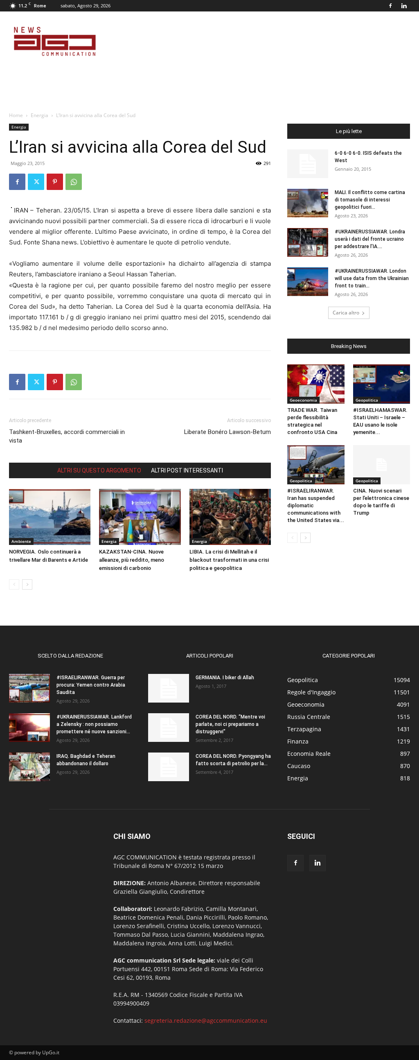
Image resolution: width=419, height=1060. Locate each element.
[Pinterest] (55, 182)
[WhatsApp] (73, 182)
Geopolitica (367, 400)
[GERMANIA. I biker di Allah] (168, 688)
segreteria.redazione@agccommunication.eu (205, 1020)
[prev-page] (14, 584)
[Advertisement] (261, 41)
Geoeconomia (303, 400)
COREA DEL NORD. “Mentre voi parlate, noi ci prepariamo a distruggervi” (230, 724)
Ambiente (21, 541)
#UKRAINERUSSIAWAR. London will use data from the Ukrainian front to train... (372, 278)
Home (16, 115)
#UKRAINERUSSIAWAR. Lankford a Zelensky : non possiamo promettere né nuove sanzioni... (94, 724)
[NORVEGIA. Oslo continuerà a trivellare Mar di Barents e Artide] (49, 517)
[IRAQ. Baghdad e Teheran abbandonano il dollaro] (29, 767)
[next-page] (27, 584)
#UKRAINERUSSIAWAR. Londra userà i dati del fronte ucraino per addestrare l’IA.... (370, 239)
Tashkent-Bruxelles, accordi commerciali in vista (67, 436)
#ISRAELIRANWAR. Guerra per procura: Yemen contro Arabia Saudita (90, 685)
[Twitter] (36, 182)
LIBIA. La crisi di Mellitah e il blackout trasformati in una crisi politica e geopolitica (229, 560)
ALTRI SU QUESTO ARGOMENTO (99, 470)
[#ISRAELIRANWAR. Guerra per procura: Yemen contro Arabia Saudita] (29, 688)
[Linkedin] (404, 5)
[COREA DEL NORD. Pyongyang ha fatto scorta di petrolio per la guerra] (168, 767)
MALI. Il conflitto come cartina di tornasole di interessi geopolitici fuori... (370, 200)
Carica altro (346, 312)
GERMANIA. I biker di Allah (225, 677)
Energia (39, 115)
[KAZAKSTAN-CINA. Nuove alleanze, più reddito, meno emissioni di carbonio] (139, 517)
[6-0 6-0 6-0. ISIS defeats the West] (307, 163)
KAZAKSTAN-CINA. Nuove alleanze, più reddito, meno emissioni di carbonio (131, 560)
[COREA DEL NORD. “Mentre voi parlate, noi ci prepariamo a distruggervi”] (168, 727)
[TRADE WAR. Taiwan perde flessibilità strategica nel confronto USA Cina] (316, 384)
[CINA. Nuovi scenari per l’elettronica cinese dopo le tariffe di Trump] (381, 464)
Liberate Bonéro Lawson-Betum (227, 432)
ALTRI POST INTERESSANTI (187, 470)
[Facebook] (390, 5)
